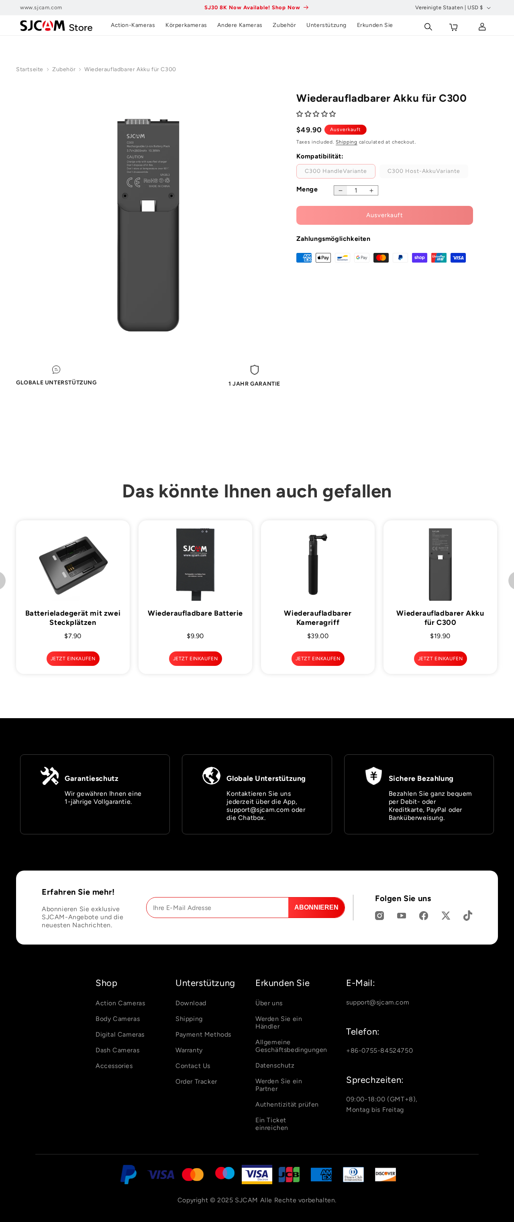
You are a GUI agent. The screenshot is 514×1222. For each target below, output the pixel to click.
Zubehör (63, 69)
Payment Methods (203, 1034)
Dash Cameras (117, 1050)
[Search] (427, 25)
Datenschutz (275, 1065)
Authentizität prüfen (287, 1104)
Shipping (346, 142)
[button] (317, 114)
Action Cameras (120, 1003)
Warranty (189, 1050)
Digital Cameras (120, 1034)
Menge (307, 189)
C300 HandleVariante (340, 173)
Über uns (269, 1003)
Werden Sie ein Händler (278, 1022)
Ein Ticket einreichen (271, 1124)
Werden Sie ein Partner (278, 1085)
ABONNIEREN (316, 907)
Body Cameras (118, 1019)
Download (190, 1003)
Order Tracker (196, 1081)
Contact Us (192, 1066)
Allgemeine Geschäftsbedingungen (291, 1046)
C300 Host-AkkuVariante (428, 172)
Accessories (114, 1066)
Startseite (29, 69)
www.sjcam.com (41, 7)
